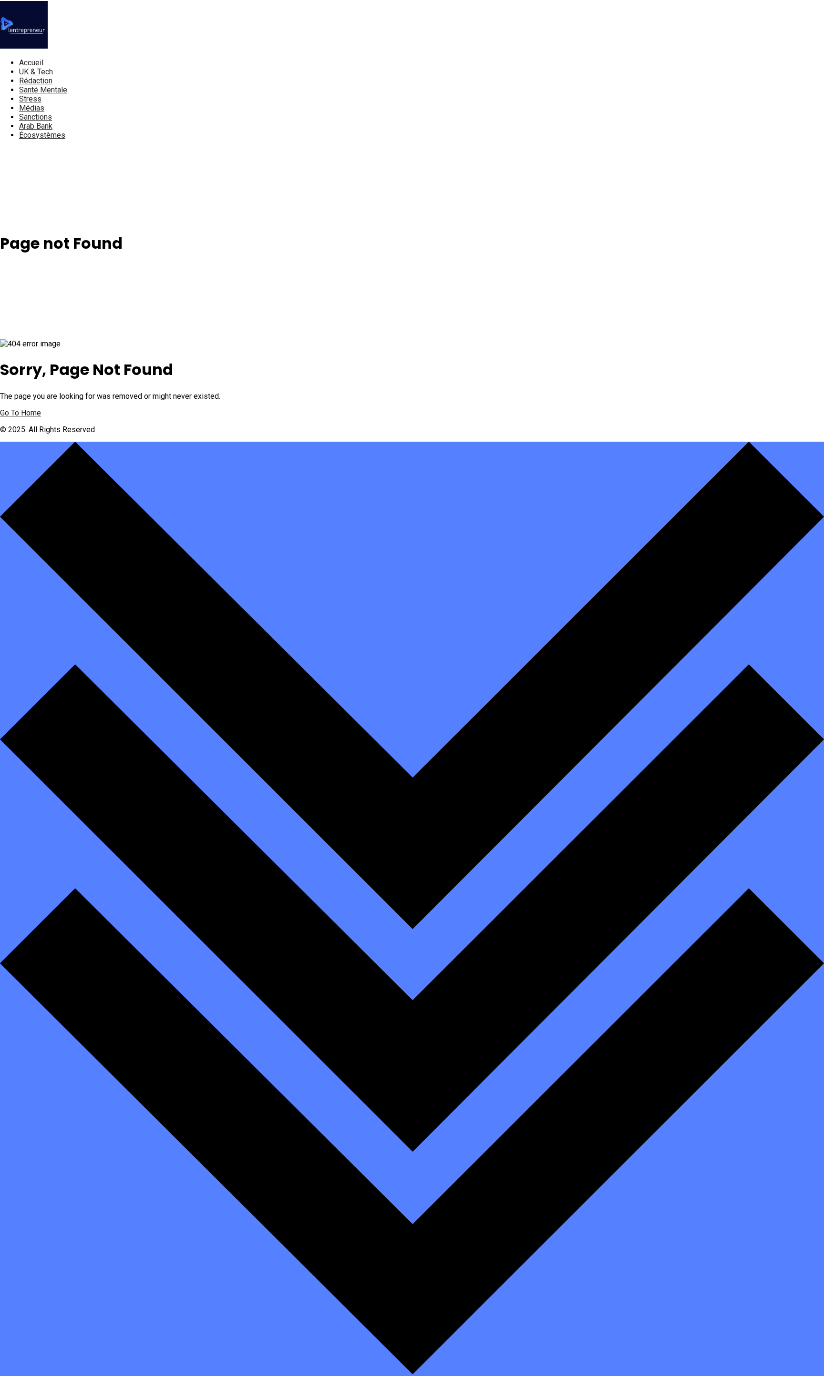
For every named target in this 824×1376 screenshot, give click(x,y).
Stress (30, 98)
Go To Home (20, 412)
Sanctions (35, 116)
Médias (31, 107)
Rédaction (35, 80)
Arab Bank (35, 126)
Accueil (31, 62)
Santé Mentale (43, 89)
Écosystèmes (42, 135)
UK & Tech (36, 71)
